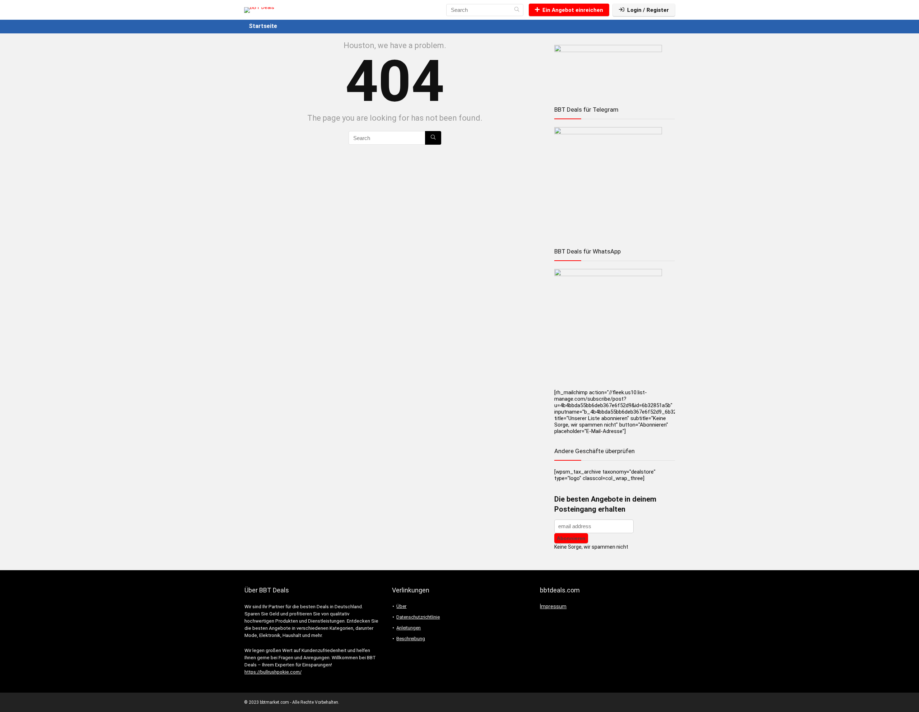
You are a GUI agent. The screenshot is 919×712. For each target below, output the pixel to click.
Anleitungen (408, 627)
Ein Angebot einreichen (572, 10)
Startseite (263, 26)
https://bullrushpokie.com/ (273, 672)
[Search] (516, 10)
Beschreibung (410, 638)
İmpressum (553, 606)
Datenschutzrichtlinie (418, 617)
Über (401, 606)
